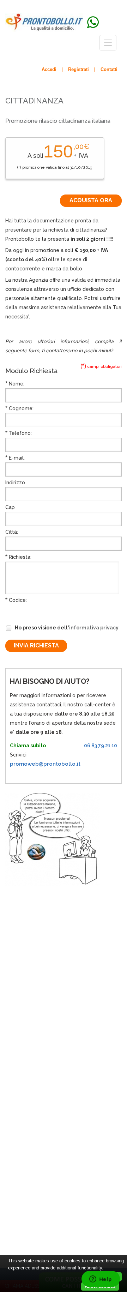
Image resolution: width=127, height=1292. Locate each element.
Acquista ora (90, 200)
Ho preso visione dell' (66, 627)
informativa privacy (94, 627)
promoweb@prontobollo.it (45, 764)
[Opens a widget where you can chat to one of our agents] (100, 1279)
